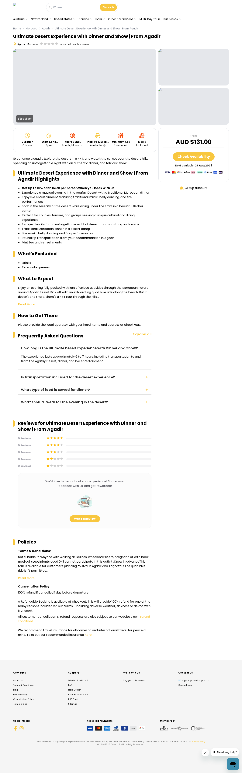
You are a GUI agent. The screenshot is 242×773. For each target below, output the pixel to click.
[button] (103, 145)
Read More (26, 304)
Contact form (185, 685)
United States (63, 19)
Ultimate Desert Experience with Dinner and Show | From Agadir (96, 28)
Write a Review (84, 519)
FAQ (70, 685)
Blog (15, 689)
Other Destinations (120, 19)
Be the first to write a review (74, 43)
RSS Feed (73, 699)
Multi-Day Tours (150, 19)
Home (17, 28)
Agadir (46, 28)
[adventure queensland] (179, 728)
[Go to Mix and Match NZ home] (27, 7)
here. (88, 635)
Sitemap (72, 703)
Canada (83, 19)
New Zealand (39, 19)
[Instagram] (21, 728)
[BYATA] (164, 728)
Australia (19, 19)
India (98, 19)
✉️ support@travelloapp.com (193, 680)
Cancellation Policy (23, 699)
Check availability (194, 156)
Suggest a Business (134, 680)
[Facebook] (15, 728)
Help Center (74, 689)
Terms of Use (20, 703)
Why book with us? (78, 680)
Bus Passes (171, 19)
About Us (18, 680)
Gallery (27, 119)
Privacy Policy (20, 694)
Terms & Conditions (23, 685)
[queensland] (198, 728)
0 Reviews (25, 438)
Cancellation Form (78, 694)
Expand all (142, 334)
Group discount (196, 188)
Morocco (31, 28)
